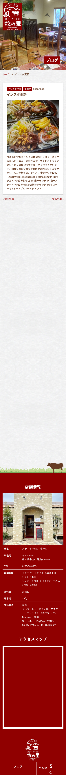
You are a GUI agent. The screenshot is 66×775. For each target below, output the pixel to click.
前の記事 (9, 199)
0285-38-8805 (29, 566)
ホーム (6, 74)
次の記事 (57, 199)
